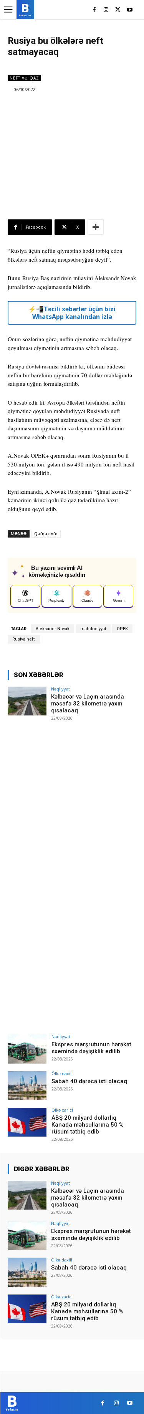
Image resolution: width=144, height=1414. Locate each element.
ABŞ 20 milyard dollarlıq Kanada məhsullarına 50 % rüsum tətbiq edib (87, 1124)
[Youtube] (130, 10)
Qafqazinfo (46, 533)
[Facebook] (94, 10)
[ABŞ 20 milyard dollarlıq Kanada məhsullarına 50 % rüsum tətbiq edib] (27, 1122)
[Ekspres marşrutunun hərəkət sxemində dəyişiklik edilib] (27, 1048)
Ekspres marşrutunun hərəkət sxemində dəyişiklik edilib (91, 1048)
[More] (96, 227)
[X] (118, 10)
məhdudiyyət (93, 628)
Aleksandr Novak (53, 628)
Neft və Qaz (24, 78)
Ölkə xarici (62, 1110)
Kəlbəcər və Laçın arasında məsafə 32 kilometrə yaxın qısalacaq (87, 703)
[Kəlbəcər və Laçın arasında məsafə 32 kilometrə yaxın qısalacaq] (27, 701)
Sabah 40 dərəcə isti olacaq (89, 1081)
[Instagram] (106, 10)
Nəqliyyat (60, 689)
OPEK (122, 628)
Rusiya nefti (24, 639)
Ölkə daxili (62, 1073)
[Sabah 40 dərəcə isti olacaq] (27, 1085)
